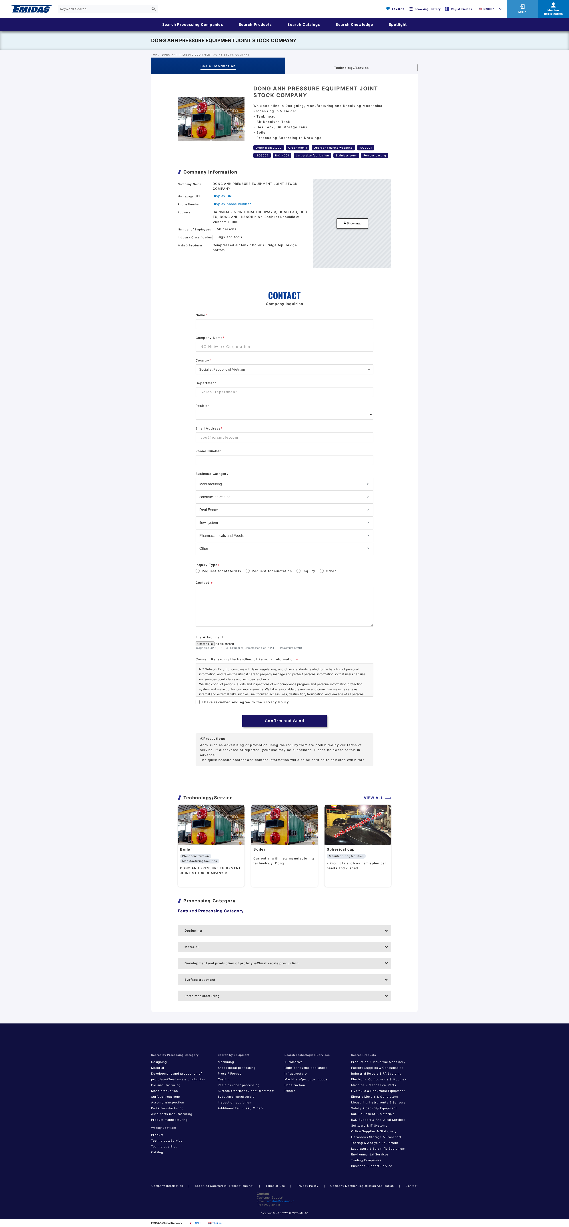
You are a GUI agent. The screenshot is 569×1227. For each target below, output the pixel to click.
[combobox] (284, 369)
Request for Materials (221, 571)
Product (157, 1135)
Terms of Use (275, 1185)
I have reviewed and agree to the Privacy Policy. (246, 702)
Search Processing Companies (192, 24)
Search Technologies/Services (307, 1055)
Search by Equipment (234, 1055)
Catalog (157, 1152)
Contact (411, 1185)
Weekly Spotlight (163, 1127)
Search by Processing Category (175, 1055)
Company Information (167, 1185)
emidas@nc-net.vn (280, 1201)
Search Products (255, 24)
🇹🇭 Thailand (215, 1223)
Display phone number (232, 204)
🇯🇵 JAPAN (195, 1223)
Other (331, 571)
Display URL (223, 196)
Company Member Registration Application (362, 1185)
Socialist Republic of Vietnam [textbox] (222, 369)
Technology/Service (166, 1140)
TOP (154, 54)
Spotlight (398, 24)
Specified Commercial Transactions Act (224, 1185)
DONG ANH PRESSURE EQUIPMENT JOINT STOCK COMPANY (224, 40)
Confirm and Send (284, 721)
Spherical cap (341, 849)
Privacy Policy (308, 1185)
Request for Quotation (272, 571)
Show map (354, 223)
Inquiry (309, 571)
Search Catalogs (303, 24)
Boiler (186, 849)
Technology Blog (164, 1146)
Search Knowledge (354, 24)
